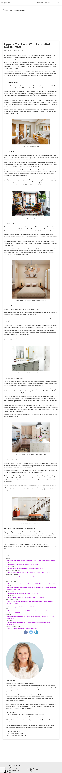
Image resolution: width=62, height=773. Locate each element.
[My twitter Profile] (53, 2)
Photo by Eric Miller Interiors (22, 300)
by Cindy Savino (19, 50)
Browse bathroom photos (33, 146)
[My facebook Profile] (24, 769)
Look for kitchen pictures (40, 454)
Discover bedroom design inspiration (38, 300)
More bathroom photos (38, 372)
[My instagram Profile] (60, 2)
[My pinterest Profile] (57, 2)
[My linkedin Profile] (55, 2)
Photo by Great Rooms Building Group (25, 454)
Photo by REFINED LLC (25, 523)
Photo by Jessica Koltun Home (25, 372)
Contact (47, 2)
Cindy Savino (5, 2)
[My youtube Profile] (58, 2)
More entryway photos (37, 523)
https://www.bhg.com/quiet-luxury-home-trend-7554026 (22, 628)
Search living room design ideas (36, 218)
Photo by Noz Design (23, 218)
